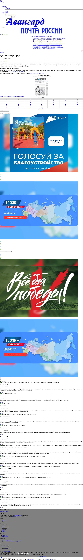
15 (30, 104)
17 (53, 104)
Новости (2, 52)
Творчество (4, 547)
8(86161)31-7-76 (18, 515)
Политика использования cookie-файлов (10, 541)
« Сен (40, 108)
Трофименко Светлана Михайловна (7, 515)
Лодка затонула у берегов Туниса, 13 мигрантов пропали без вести (32, 41)
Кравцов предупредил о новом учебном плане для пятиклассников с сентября (34, 38)
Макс (3, 525)
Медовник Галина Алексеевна (6, 516)
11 (65, 102)
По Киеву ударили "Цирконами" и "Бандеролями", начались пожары (32, 45)
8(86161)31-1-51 (16, 516)
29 (30, 107)
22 (30, 105)
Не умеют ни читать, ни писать (18, 96)
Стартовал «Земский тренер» (5, 96)
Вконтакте (4, 528)
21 (18, 105)
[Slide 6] (6, 113)
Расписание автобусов (9, 13)
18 (65, 104)
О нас (6, 7)
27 (6, 107)
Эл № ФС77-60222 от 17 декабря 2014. (21, 553)
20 (6, 105)
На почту (2, 511)
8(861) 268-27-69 (40, 73)
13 (6, 104)
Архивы (1, 109)
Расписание (4, 535)
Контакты (7, 11)
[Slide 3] (2, 113)
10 (53, 102)
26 (77, 105)
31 (53, 107)
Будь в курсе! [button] (5, 12)
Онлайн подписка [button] (3, 34)
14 (18, 104)
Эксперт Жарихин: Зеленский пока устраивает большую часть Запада (32, 39)
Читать (1, 392)
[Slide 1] (0, 113)
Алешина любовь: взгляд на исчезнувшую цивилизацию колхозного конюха (34, 42)
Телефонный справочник (10, 14)
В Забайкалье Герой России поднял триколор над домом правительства (33, 40)
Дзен (3, 530)
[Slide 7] (7, 113)
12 (77, 102)
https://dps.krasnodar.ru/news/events (17, 71)
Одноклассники (5, 527)
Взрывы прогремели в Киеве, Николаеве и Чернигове (29, 48)
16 (41, 104)
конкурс (5, 60)
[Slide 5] (5, 113)
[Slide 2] (1, 113)
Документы (7, 8)
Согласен (54, 559)
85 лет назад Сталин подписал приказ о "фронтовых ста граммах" (31, 46)
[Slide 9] (10, 113)
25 (65, 105)
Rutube (3, 531)
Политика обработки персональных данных (11, 540)
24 (53, 105)
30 (41, 107)
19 (77, 104)
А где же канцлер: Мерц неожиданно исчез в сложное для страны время (33, 43)
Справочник (5, 536)
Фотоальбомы (5, 548)
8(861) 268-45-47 (33, 73)
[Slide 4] (4, 113)
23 (41, 105)
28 (18, 107)
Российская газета (33, 36)
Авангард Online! (6, 551)
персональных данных (32, 559)
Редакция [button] (4, 6)
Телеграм (6, 511)
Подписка (4, 521)
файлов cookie (48, 559)
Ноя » (43, 108)
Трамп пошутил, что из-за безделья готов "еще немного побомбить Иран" (33, 47)
